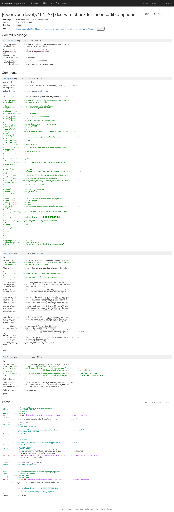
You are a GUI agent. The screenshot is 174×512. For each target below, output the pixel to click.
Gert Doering (8, 253)
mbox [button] (160, 13)
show (19, 25)
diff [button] (153, 13)
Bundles (48, 3)
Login (145, 3)
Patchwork (7, 3)
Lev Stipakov (8, 78)
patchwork (66, 509)
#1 (42, 78)
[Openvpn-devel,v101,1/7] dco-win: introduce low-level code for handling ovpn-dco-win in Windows (56, 29)
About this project (64, 3)
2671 (147, 13)
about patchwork (106, 509)
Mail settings (167, 3)
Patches (35, 3)
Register (154, 3)
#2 (42, 253)
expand (101, 29)
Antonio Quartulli (9, 40)
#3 (42, 357)
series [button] (168, 13)
